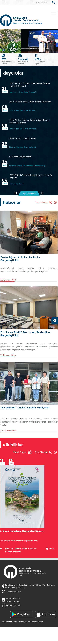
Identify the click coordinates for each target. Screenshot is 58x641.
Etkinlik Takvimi (20, 452)
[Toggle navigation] (54, 14)
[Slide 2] (18, 48)
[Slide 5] (31, 48)
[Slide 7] (39, 48)
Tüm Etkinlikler (41, 452)
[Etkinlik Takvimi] (31, 452)
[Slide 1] (14, 48)
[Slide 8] (43, 48)
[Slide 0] (10, 48)
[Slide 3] (22, 48)
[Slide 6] (35, 48)
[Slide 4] (27, 48)
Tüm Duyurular (29, 193)
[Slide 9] (47, 48)
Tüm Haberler (41, 202)
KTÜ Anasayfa (41, 2)
